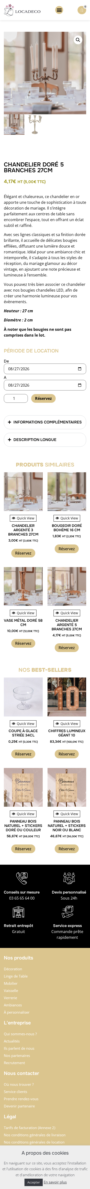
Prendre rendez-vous (21, 1098)
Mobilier (11, 983)
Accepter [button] (33, 1182)
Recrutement (14, 1062)
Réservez (43, 398)
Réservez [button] (23, 553)
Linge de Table (16, 976)
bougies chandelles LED (42, 290)
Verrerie (10, 997)
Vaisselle (11, 990)
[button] (59, 10)
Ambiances (13, 1005)
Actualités (12, 1041)
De (6, 361)
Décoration (13, 968)
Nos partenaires (17, 1055)
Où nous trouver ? (19, 1084)
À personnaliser (17, 1012)
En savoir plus (55, 1182)
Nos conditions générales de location (34, 1142)
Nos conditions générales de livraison (35, 1134)
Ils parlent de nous (19, 1048)
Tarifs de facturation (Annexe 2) (29, 1127)
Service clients (15, 1091)
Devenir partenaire (19, 1106)
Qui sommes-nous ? (20, 1033)
